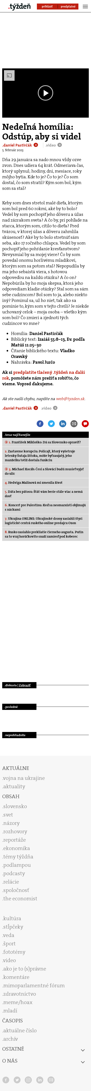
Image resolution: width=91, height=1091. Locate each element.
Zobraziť (24, 685)
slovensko (15, 806)
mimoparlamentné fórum (34, 985)
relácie (11, 881)
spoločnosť (16, 890)
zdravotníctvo (19, 993)
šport (9, 943)
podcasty (14, 873)
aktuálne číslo (20, 1030)
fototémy (14, 952)
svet (8, 814)
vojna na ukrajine (24, 778)
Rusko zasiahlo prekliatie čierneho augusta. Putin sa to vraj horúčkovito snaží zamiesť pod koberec (44, 534)
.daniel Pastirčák (17, 145)
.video (51, 145)
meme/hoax (17, 1002)
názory (11, 823)
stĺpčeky (13, 926)
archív (10, 1038)
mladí (10, 1010)
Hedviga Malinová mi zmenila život (34, 482)
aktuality (14, 786)
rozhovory (15, 831)
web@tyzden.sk (70, 398)
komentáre (16, 977)
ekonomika (16, 848)
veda (8, 935)
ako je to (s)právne (24, 968)
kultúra (12, 918)
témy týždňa (18, 856)
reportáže (14, 839)
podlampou (17, 865)
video (9, 960)
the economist (20, 898)
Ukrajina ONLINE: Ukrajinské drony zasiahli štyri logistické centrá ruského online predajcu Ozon (43, 520)
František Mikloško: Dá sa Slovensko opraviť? (45, 442)
